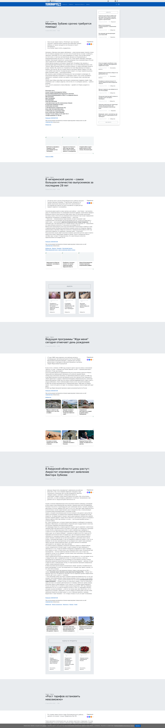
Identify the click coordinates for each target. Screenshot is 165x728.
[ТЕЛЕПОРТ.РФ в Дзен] (115, 1)
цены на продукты (57, 604)
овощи (71, 604)
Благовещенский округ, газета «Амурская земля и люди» (60, 250)
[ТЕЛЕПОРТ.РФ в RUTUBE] (117, 1)
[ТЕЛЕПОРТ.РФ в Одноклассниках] (113, 1)
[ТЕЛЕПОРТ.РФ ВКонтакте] (112, 1)
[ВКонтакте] (89, 44)
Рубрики (71, 4)
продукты (66, 604)
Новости (64, 4)
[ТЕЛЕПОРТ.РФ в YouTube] (119, 1)
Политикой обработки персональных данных (124, 725)
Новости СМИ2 (49, 156)
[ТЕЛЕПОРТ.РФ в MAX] (108, 1)
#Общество (52, 312)
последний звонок (67, 248)
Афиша (88, 4)
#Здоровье (112, 37)
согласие (44, 725)
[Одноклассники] (91, 44)
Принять (138, 725)
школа (54, 248)
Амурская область (79, 4)
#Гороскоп (113, 21)
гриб (76, 604)
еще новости (108, 122)
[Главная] (53, 4)
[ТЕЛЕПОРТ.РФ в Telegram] (110, 1)
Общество (48, 124)
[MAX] (87, 44)
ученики (59, 248)
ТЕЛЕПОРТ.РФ (49, 122)
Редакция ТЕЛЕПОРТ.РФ (51, 118)
